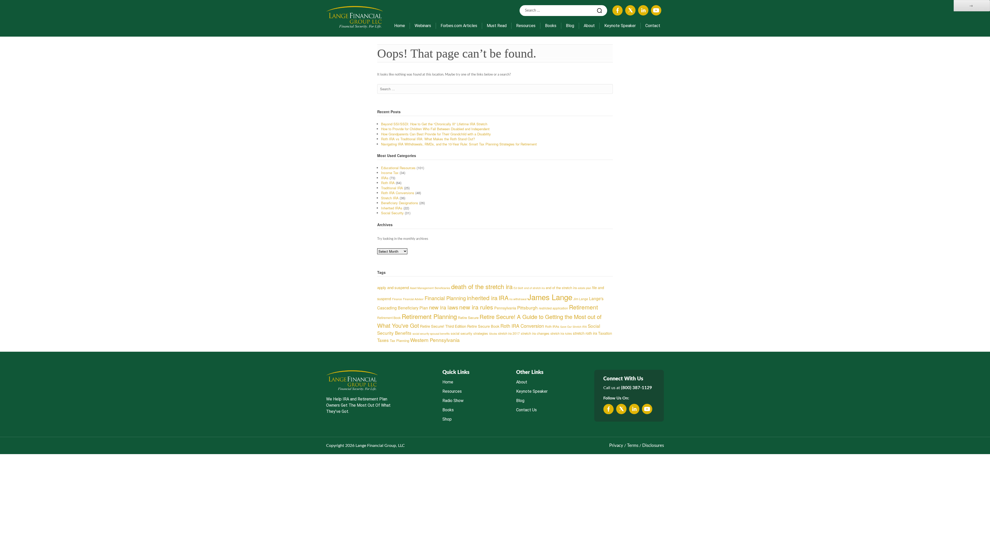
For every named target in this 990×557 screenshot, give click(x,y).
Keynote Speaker (620, 25)
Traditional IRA (392, 187)
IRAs (385, 177)
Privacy (616, 445)
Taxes (383, 340)
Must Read (497, 25)
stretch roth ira (585, 333)
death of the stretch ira (482, 286)
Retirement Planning (429, 316)
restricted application (553, 308)
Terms (632, 445)
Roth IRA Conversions (397, 192)
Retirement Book (389, 317)
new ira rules (476, 307)
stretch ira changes (535, 333)
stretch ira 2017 (509, 333)
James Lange (549, 296)
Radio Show (453, 400)
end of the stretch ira (561, 287)
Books (550, 25)
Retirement (583, 307)
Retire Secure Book (483, 326)
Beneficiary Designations (399, 202)
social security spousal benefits (431, 333)
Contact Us (526, 409)
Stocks (493, 333)
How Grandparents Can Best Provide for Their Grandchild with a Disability (436, 134)
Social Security (392, 212)
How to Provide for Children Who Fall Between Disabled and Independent (435, 128)
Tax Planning (399, 340)
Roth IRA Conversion (522, 325)
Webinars (423, 25)
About (589, 25)
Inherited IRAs (391, 208)
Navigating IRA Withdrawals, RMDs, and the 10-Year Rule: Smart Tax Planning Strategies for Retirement (459, 144)
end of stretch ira (534, 288)
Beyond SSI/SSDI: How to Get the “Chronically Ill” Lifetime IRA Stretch (434, 123)
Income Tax (390, 172)
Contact (652, 25)
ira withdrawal (517, 299)
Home (399, 25)
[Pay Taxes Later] (354, 17)
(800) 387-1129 (636, 388)
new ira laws (443, 307)
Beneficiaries (442, 288)
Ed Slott (518, 288)
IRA (503, 297)
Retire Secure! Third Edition (443, 326)
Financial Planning (445, 298)
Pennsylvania (505, 307)
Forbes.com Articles (459, 25)
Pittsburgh (527, 307)
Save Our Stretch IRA (573, 327)
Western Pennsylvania (435, 339)
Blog (570, 25)
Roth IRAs (552, 326)
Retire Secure (468, 317)
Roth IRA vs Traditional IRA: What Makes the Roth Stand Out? (428, 138)
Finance (397, 299)
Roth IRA (388, 182)
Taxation (605, 333)
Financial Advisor (413, 299)
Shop (447, 419)
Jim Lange (580, 299)
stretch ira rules (561, 333)
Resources (525, 25)
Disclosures (653, 445)
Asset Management (422, 288)
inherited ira (482, 297)
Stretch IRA (390, 197)
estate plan (584, 288)
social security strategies (469, 333)
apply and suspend (393, 287)
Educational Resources (398, 167)
